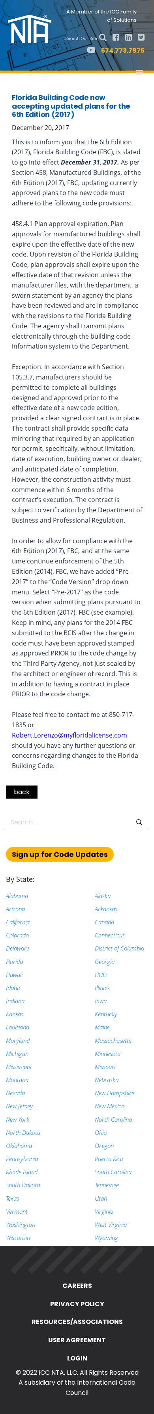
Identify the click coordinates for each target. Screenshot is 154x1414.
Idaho (13, 988)
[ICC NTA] (32, 28)
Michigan (17, 1054)
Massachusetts (113, 1040)
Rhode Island (22, 1172)
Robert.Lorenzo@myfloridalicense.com (69, 735)
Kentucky (106, 1014)
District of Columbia (119, 948)
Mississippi (18, 1067)
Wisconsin (18, 1238)
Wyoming (106, 1238)
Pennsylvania (22, 1159)
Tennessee (107, 1185)
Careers (77, 1285)
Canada (104, 922)
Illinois (102, 988)
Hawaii (14, 975)
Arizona (15, 909)
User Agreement (77, 1340)
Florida (14, 962)
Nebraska (106, 1080)
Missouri (105, 1067)
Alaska (103, 896)
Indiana (15, 1001)
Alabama (17, 896)
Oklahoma (19, 1146)
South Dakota (23, 1185)
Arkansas (106, 909)
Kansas (14, 1014)
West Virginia (111, 1224)
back (22, 792)
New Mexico (109, 1106)
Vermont (17, 1211)
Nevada (15, 1093)
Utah (101, 1198)
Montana (17, 1080)
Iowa (101, 1001)
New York (17, 1119)
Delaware (17, 948)
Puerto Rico (109, 1159)
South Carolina (113, 1172)
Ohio (101, 1132)
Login (77, 1358)
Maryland (18, 1040)
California (18, 922)
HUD (101, 975)
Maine (102, 1027)
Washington (20, 1224)
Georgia (105, 962)
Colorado (17, 935)
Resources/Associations (77, 1321)
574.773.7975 (123, 50)
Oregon (104, 1146)
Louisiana (17, 1027)
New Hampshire (114, 1093)
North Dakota (23, 1132)
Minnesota (107, 1054)
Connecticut (109, 935)
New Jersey (19, 1106)
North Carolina (113, 1119)
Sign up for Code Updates (60, 854)
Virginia (104, 1211)
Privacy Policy (77, 1304)
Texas (12, 1198)
